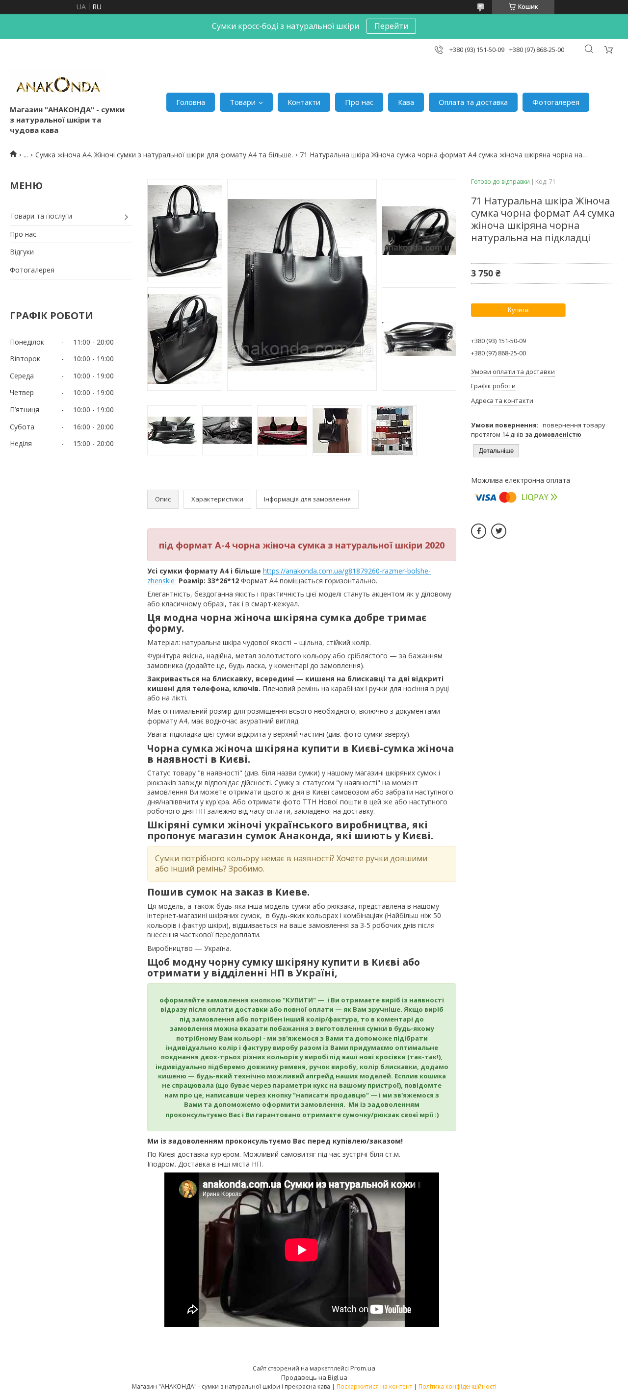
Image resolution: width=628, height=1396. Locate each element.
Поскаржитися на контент (374, 1386)
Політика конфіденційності (458, 1386)
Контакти (304, 102)
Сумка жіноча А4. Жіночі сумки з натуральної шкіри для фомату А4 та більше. (164, 154)
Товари (243, 102)
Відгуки (22, 251)
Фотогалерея (555, 102)
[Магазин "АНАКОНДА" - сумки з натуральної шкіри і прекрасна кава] (58, 86)
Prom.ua (362, 1368)
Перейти (391, 26)
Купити (518, 310)
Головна (190, 102)
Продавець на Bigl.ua (314, 1377)
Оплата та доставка (473, 102)
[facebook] (478, 531)
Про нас (359, 102)
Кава (406, 102)
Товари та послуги (41, 216)
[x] (498, 531)
